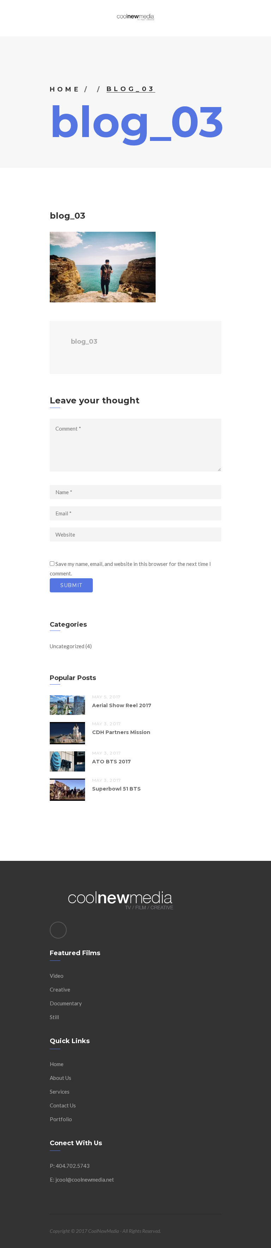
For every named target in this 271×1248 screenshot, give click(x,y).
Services (60, 1091)
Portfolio (61, 1119)
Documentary (66, 1003)
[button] (103, 267)
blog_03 (84, 341)
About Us (60, 1078)
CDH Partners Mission (121, 732)
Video (57, 975)
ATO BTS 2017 (111, 761)
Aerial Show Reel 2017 (121, 705)
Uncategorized (67, 646)
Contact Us (63, 1105)
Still (54, 1017)
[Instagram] (58, 930)
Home (65, 89)
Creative (60, 989)
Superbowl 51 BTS (116, 789)
